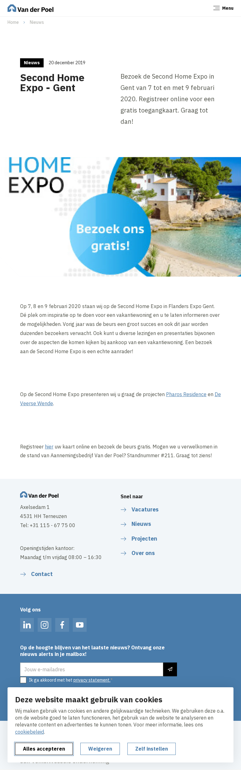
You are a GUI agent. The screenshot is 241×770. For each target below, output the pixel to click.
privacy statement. (91, 680)
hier (49, 446)
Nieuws (37, 22)
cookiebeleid (29, 732)
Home (13, 22)
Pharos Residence (186, 394)
